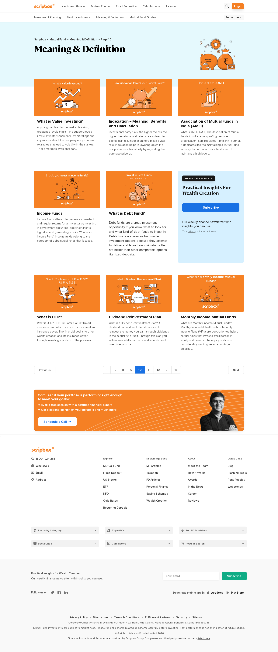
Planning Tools (237, 472)
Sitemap (197, 617)
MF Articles (153, 465)
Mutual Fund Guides (143, 17)
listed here (204, 638)
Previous (45, 370)
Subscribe (234, 576)
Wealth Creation (156, 500)
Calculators (119, 543)
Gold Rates (110, 500)
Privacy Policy (79, 617)
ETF (105, 486)
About (191, 458)
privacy (192, 231)
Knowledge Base (156, 458)
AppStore (217, 592)
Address (41, 479)
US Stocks (110, 479)
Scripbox (40, 39)
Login (238, 6)
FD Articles (153, 479)
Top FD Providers (196, 530)
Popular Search (195, 543)
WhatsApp (42, 465)
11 (149, 369)
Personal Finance (157, 486)
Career (192, 493)
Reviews (193, 500)
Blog (231, 465)
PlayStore (237, 592)
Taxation (152, 472)
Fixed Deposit (112, 472)
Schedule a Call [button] (55, 422)
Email (39, 472)
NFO (106, 493)
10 (140, 369)
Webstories (235, 486)
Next (236, 370)
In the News (195, 486)
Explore (108, 458)
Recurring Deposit (115, 507)
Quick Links (235, 458)
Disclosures (101, 617)
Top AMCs (118, 530)
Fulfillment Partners (158, 617)
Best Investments (78, 17)
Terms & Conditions (127, 617)
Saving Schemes (157, 493)
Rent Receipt (236, 479)
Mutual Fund (58, 39)
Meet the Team (198, 465)
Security (181, 617)
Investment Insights (199, 178)
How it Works (196, 472)
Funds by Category (50, 530)
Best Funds (45, 543)
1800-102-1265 (45, 458)
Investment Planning (47, 17)
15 (176, 369)
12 (158, 369)
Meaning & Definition (109, 17)
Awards (192, 479)
